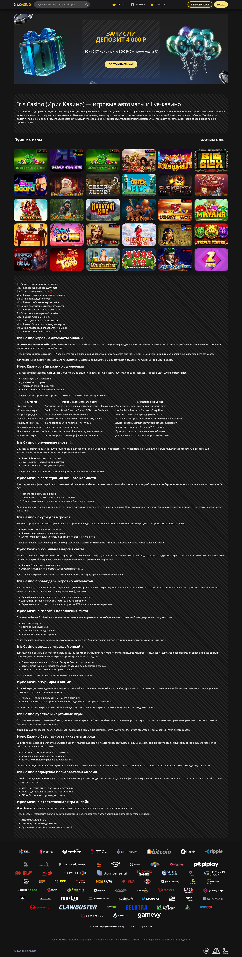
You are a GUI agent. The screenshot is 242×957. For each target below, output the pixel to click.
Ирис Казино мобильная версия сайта (38, 302)
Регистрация (200, 4)
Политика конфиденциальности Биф (106, 926)
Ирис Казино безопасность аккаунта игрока (41, 324)
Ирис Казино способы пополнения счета (39, 309)
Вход (220, 4)
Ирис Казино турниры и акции (33, 316)
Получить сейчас (121, 64)
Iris (22, 4)
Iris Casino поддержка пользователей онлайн (42, 327)
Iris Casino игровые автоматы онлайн (37, 284)
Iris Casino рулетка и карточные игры (37, 320)
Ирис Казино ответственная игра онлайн (39, 331)
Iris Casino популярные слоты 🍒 (35, 291)
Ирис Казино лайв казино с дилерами (37, 287)
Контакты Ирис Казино (142, 926)
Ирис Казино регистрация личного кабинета (41, 295)
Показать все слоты (211, 139)
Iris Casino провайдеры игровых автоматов (40, 305)
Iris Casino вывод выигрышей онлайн (37, 313)
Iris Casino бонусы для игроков (34, 298)
